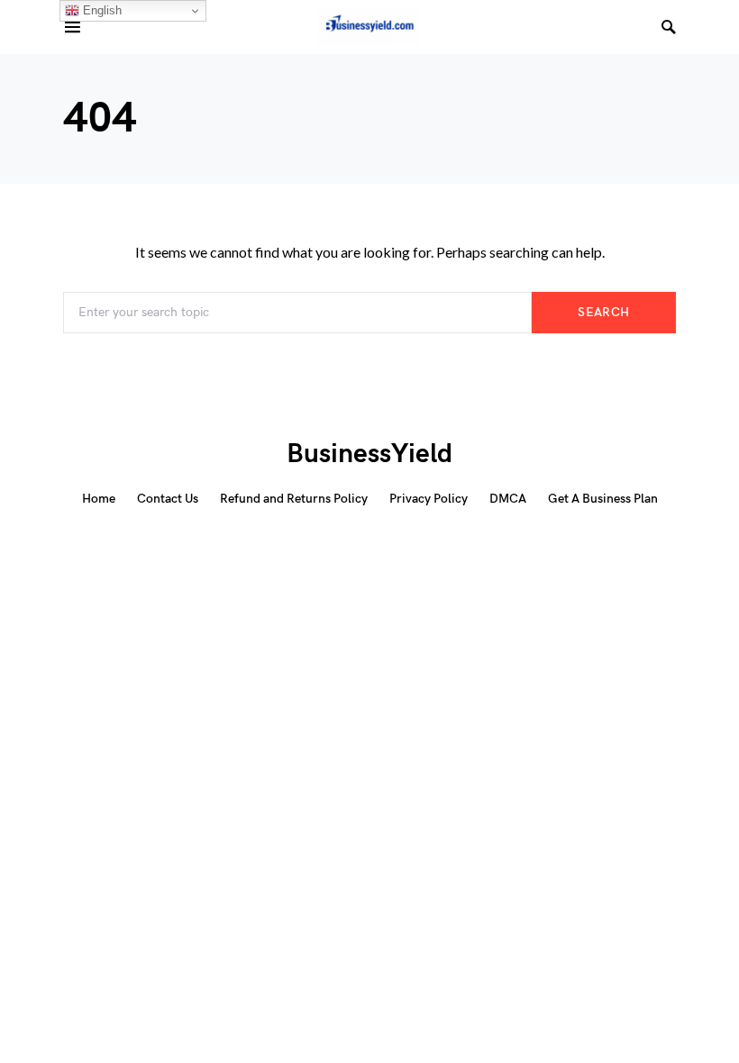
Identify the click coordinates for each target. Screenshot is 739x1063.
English (100, 10)
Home (98, 498)
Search (603, 312)
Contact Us (167, 498)
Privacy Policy (428, 498)
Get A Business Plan (603, 498)
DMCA (507, 498)
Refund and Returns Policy (294, 498)
